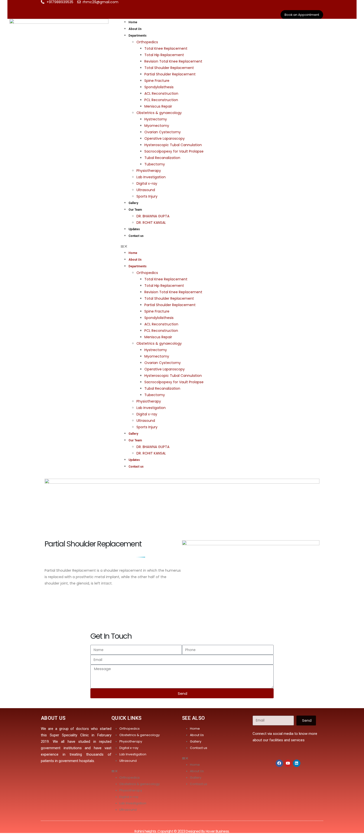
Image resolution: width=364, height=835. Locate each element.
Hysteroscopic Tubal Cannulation (173, 144)
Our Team (135, 209)
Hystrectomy (155, 119)
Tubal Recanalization (162, 157)
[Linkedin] (296, 763)
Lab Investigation (151, 177)
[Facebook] (279, 763)
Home (133, 22)
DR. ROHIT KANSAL (151, 222)
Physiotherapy (148, 170)
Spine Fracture (156, 80)
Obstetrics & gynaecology (159, 112)
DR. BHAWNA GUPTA (152, 216)
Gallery (133, 203)
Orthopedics (147, 42)
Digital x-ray (146, 183)
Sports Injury (146, 196)
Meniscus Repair (158, 106)
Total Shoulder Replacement (169, 67)
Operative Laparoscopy (164, 138)
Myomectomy (156, 125)
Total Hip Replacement (164, 54)
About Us (135, 29)
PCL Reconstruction (161, 99)
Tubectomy (154, 164)
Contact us (136, 236)
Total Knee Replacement (165, 48)
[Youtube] (288, 763)
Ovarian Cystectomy (162, 132)
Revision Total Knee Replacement (173, 61)
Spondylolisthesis (159, 87)
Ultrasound (145, 189)
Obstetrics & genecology (139, 735)
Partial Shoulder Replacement (170, 74)
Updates (134, 229)
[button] (237, 246)
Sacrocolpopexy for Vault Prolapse (174, 151)
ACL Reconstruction (161, 93)
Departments (138, 35)
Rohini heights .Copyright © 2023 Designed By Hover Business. (181, 831)
